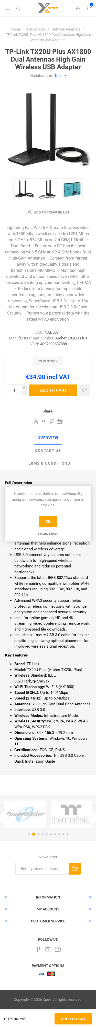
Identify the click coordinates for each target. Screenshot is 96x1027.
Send (75, 869)
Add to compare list (51, 212)
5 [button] (47, 834)
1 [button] (29, 834)
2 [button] (33, 834)
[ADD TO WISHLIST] (84, 390)
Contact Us (48, 450)
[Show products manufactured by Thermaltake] (71, 814)
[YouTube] (48, 949)
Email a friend (60, 421)
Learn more (48, 534)
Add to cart (53, 390)
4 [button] (43, 834)
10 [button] (67, 834)
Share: (48, 411)
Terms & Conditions (48, 463)
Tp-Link (60, 75)
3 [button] (38, 834)
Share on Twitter (35, 421)
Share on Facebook (44, 421)
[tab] (48, 438)
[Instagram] (58, 949)
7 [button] (55, 834)
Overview (48, 438)
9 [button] (63, 834)
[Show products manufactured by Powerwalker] (25, 814)
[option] (25, 814)
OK (48, 521)
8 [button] (59, 834)
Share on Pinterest (52, 421)
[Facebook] (38, 949)
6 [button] (51, 834)
